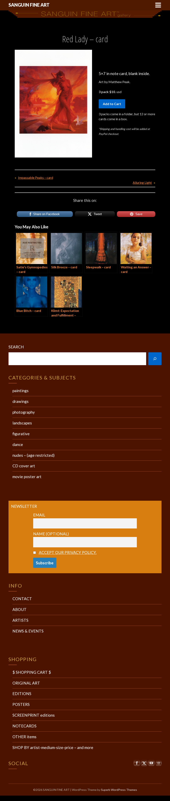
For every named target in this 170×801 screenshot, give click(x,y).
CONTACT (22, 598)
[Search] (155, 358)
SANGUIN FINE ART (29, 5)
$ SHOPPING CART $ (31, 672)
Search (16, 346)
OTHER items (24, 736)
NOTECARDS (24, 725)
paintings (20, 390)
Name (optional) (51, 533)
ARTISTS (20, 620)
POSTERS (21, 704)
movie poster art (26, 476)
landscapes (22, 422)
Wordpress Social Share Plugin (64, 798)
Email (39, 515)
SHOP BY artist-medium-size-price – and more (52, 747)
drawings (20, 401)
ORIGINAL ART (26, 683)
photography (23, 412)
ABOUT (19, 609)
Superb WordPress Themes (119, 789)
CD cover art (23, 465)
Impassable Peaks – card (35, 177)
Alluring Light (142, 182)
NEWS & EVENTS (28, 631)
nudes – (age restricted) (33, 455)
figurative (21, 433)
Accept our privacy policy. (68, 552)
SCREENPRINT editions (33, 715)
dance (17, 444)
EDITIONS (21, 693)
